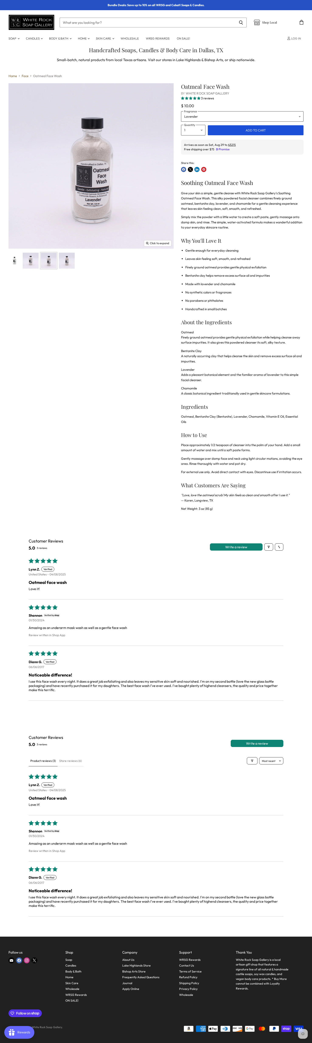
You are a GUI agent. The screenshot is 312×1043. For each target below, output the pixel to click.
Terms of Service (190, 971)
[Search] (241, 22)
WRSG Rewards (158, 38)
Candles (33, 38)
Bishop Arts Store (134, 971)
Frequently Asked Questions (140, 977)
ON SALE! (183, 38)
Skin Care (104, 38)
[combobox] (147, 22)
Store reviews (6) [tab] (70, 761)
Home (82, 38)
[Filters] (268, 547)
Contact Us (186, 965)
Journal (127, 983)
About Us (128, 960)
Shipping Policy (189, 983)
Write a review (236, 547)
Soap (12, 38)
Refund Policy (188, 977)
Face (25, 76)
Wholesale (130, 38)
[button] (191, 98)
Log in (296, 38)
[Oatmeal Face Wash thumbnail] (14, 260)
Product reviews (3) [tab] (43, 761)
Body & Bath (59, 38)
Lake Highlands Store (136, 965)
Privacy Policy (188, 989)
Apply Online (130, 989)
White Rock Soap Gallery (207, 93)
